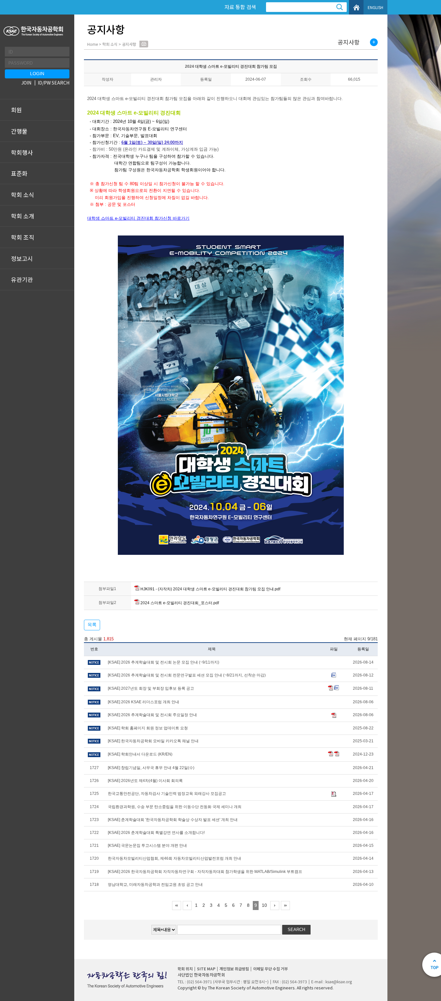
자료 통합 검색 (240, 7)
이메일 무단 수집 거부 (270, 968)
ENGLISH (375, 7)
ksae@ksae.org (338, 981)
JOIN (26, 82)
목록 (92, 624)
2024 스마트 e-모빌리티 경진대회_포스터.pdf (179, 603)
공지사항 (349, 42)
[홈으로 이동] (34, 31)
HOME (356, 7)
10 (264, 905)
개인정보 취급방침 (234, 968)
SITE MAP (206, 968)
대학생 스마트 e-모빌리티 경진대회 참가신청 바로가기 (138, 218)
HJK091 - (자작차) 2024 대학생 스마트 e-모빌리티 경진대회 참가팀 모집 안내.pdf (209, 589)
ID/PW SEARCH (53, 82)
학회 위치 (185, 968)
